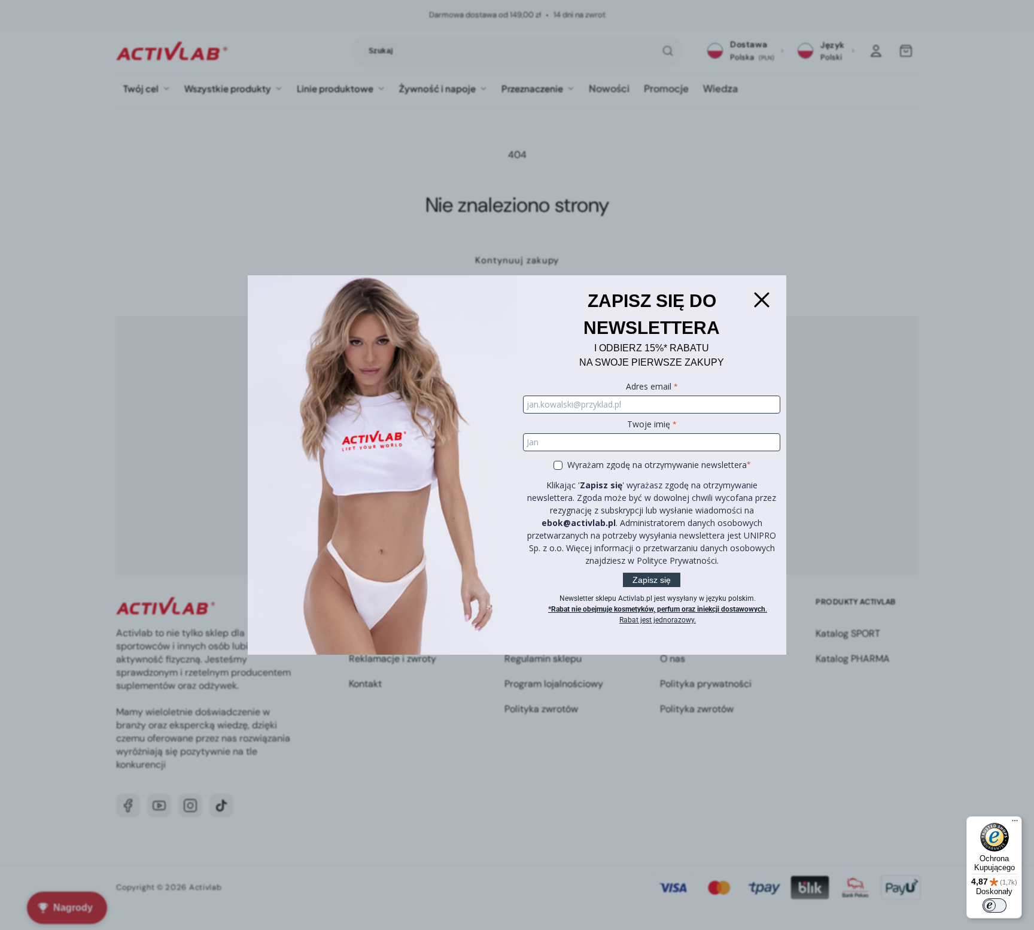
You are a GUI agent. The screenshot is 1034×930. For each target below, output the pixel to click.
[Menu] (1015, 823)
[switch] (994, 905)
